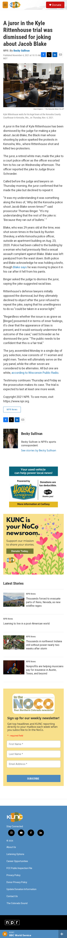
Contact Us (12, 896)
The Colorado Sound (17, 903)
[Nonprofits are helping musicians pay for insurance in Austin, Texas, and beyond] (13, 667)
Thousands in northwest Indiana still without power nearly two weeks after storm (44, 645)
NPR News (12, 409)
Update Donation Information (21, 889)
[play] (5, 934)
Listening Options (15, 854)
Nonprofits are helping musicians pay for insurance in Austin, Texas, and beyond (44, 670)
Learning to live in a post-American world (26, 623)
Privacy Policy (13, 875)
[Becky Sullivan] (10, 438)
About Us (11, 847)
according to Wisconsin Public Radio (35, 372)
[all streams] (62, 934)
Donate (56, 4)
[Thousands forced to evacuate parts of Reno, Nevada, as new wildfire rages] (13, 600)
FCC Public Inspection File (19, 868)
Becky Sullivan (21, 50)
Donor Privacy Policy (17, 882)
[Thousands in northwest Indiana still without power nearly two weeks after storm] (13, 642)
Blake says (20, 267)
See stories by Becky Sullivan (38, 450)
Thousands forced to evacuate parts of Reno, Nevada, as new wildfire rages (43, 602)
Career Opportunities (17, 861)
